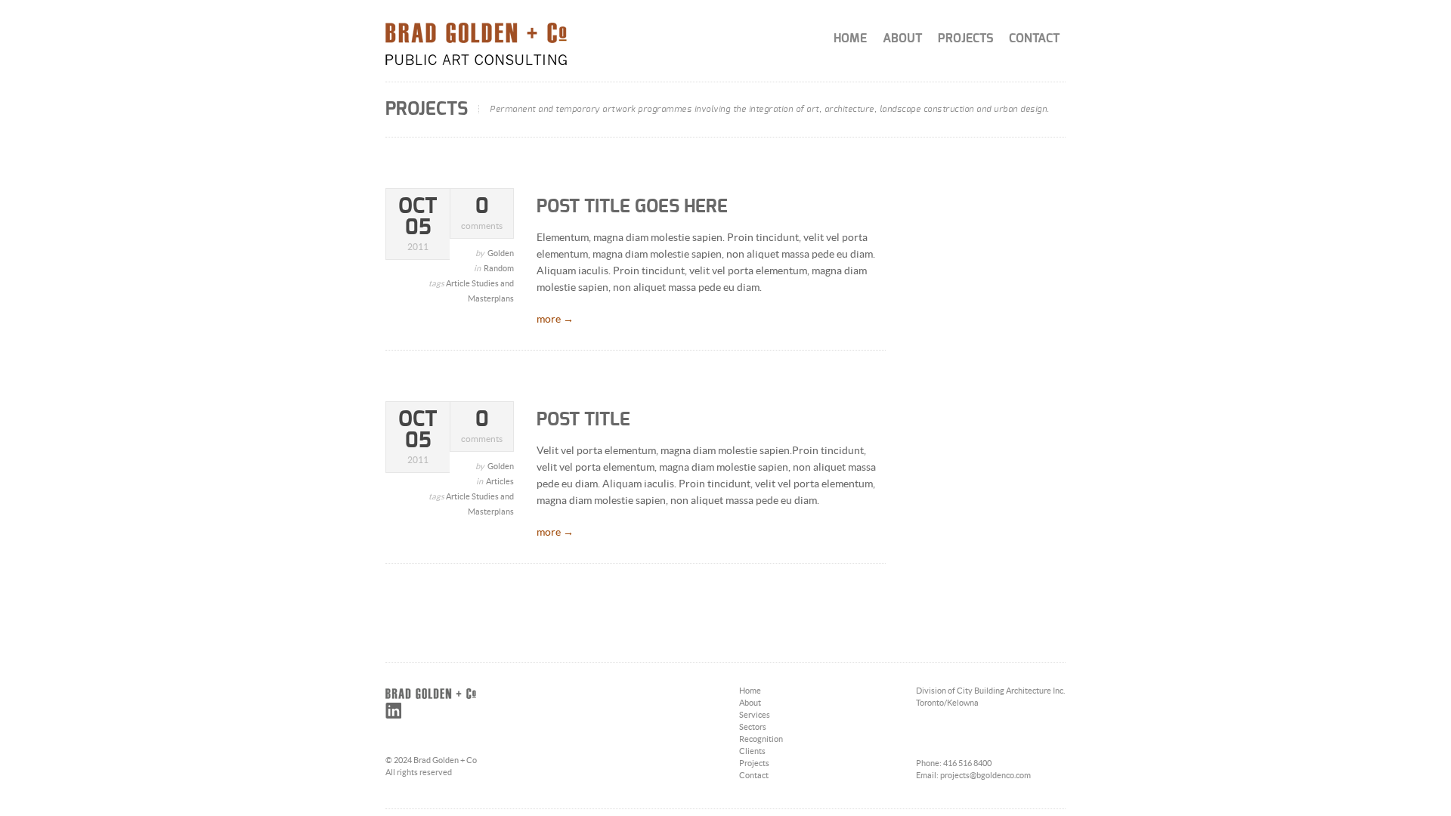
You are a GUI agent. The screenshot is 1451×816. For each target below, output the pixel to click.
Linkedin (393, 711)
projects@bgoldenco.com (985, 775)
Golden (500, 253)
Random (499, 268)
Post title (583, 420)
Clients (752, 751)
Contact (1034, 38)
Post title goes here (632, 207)
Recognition (761, 739)
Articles (500, 482)
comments (482, 213)
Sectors (752, 727)
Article (459, 284)
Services (754, 715)
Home (850, 38)
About (902, 38)
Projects (965, 38)
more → (555, 319)
